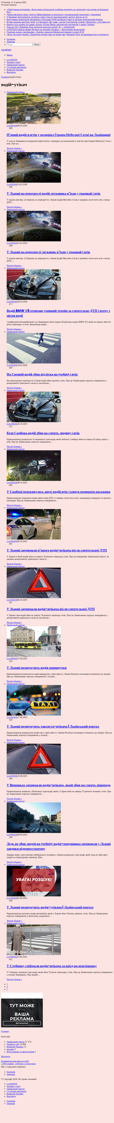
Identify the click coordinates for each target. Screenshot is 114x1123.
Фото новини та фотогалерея (20, 1052)
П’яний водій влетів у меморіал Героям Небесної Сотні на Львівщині (59, 134)
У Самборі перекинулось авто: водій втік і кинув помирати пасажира (58, 491)
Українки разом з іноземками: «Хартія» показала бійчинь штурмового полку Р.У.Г (45, 32)
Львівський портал (16, 65)
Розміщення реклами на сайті (15, 1061)
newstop (10, 1049)
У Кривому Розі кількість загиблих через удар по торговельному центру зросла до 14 (47, 17)
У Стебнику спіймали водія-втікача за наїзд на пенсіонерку (52, 966)
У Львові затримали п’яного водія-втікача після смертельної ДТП (57, 550)
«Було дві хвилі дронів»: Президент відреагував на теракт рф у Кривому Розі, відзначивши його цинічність (58, 34)
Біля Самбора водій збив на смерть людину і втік (43, 433)
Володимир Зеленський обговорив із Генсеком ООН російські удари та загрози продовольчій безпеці (55, 19)
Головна (5, 77)
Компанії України (15, 70)
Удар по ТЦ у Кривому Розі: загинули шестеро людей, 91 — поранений (41, 27)
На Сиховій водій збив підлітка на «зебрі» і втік (42, 374)
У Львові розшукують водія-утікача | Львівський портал (50, 907)
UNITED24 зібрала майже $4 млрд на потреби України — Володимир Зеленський (46, 29)
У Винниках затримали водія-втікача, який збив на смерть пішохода (58, 785)
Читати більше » (14, 148)
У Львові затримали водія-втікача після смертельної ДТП (51, 609)
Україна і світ (13, 1044)
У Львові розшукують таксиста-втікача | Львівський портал (53, 726)
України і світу (14, 62)
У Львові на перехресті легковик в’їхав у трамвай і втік (48, 252)
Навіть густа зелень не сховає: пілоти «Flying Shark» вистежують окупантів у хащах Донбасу (51, 24)
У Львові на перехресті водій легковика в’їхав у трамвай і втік (54, 193)
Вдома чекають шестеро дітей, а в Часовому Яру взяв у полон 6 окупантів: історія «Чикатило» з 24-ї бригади (58, 22)
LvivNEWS (12, 60)
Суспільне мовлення (16, 67)
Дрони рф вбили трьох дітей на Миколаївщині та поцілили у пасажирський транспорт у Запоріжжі (54, 14)
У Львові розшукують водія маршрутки (37, 667)
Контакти (11, 72)
